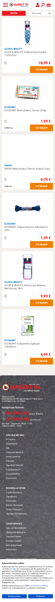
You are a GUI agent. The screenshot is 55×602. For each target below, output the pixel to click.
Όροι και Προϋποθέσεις (16, 528)
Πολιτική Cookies (13, 536)
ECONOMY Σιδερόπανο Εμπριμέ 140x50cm (22, 345)
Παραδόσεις (11, 496)
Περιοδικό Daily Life (14, 465)
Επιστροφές (11, 501)
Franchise (10, 461)
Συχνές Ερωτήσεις (14, 492)
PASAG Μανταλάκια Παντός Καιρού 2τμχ (27, 168)
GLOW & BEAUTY (13, 48)
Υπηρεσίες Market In (14, 452)
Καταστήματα (11, 444)
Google (13, 569)
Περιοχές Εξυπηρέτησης (16, 514)
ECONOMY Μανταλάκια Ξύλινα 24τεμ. (25, 110)
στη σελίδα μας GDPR (38, 586)
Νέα (7, 448)
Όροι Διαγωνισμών (14, 545)
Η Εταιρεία (10, 439)
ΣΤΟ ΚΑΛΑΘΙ (42, 69)
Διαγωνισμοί (11, 549)
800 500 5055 (16, 413)
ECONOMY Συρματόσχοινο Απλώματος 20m (26, 228)
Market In (18, 5)
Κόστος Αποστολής (14, 505)
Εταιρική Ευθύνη (13, 474)
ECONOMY (10, 107)
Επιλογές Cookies (13, 541)
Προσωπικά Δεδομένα (15, 532)
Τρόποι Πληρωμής (14, 509)
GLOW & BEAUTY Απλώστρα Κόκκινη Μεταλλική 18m (24, 287)
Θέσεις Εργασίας (13, 456)
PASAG (8, 165)
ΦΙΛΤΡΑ (13, 13)
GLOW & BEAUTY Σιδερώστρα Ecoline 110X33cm (25, 54)
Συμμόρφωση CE (13, 469)
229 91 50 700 (16, 419)
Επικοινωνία (11, 478)
